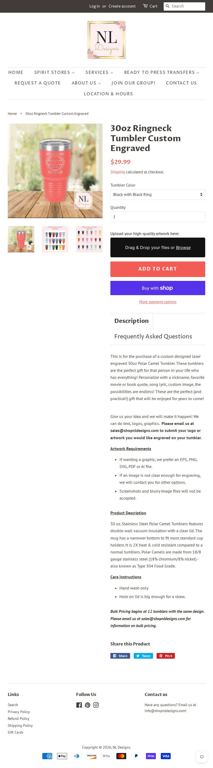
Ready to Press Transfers (160, 72)
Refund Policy (18, 718)
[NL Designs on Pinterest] (87, 706)
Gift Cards (15, 732)
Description (131, 321)
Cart (154, 6)
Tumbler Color (122, 185)
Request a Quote (38, 83)
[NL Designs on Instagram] (96, 706)
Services (97, 72)
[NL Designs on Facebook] (79, 706)
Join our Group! (133, 83)
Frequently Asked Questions (153, 337)
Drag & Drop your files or (158, 247)
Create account (122, 6)
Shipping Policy (20, 725)
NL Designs (121, 747)
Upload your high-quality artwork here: (144, 233)
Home (16, 72)
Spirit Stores (53, 72)
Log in (94, 6)
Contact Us (181, 83)
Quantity (117, 207)
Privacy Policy (19, 711)
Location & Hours (108, 94)
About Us (85, 83)
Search (13, 704)
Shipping (117, 171)
